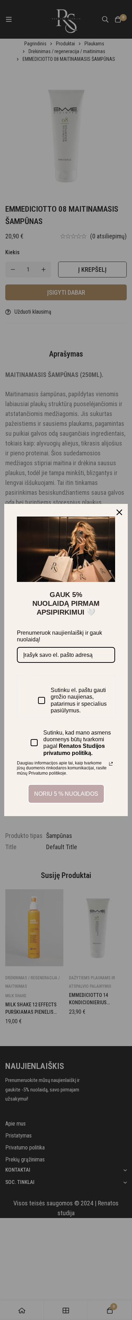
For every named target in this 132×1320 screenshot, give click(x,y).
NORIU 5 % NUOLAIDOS (66, 794)
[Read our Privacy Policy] (111, 764)
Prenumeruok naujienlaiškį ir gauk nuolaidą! (59, 636)
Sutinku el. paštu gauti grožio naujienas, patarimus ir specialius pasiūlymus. (79, 700)
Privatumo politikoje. (48, 773)
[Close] (119, 512)
